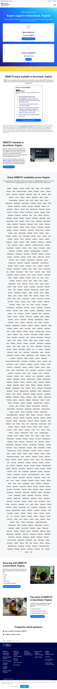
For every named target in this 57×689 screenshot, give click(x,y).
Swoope (15, 507)
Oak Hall (29, 426)
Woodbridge (21, 546)
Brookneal (33, 227)
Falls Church (40, 298)
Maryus (22, 385)
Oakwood (46, 426)
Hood (7, 343)
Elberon (30, 292)
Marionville (41, 382)
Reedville (20, 459)
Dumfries (20, 286)
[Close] (54, 682)
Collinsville (27, 263)
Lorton (29, 373)
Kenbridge (12, 358)
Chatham (24, 248)
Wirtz (27, 543)
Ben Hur (22, 209)
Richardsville (21, 462)
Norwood (10, 426)
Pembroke (25, 438)
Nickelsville (43, 420)
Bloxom (40, 215)
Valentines (42, 516)
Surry (27, 504)
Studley (48, 501)
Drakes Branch (12, 283)
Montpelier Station (38, 403)
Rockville (8, 468)
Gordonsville (29, 322)
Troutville (47, 513)
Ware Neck (11, 528)
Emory (14, 295)
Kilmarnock (44, 358)
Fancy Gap (10, 301)
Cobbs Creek (39, 260)
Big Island (15, 212)
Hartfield (41, 334)
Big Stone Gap (29, 212)
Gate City (15, 316)
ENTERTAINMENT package (7, 657)
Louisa (40, 373)
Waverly (29, 531)
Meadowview (33, 391)
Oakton (40, 426)
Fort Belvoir (45, 304)
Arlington (44, 194)
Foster (21, 310)
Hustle (32, 346)
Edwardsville (17, 292)
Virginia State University (41, 522)
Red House (47, 456)
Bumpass (47, 230)
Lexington (30, 367)
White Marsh (47, 534)
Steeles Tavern (17, 498)
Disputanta (18, 280)
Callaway (8, 236)
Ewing (47, 295)
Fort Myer (8, 310)
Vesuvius (26, 519)
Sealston (43, 480)
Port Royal (48, 444)
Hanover (9, 334)
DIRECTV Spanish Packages (7, 671)
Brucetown (47, 227)
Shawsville (38, 483)
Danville (34, 274)
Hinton (35, 340)
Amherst (30, 191)
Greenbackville (15, 325)
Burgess (11, 233)
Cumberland (10, 274)
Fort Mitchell (40, 307)
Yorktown (47, 549)
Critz (7, 271)
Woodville (16, 549)
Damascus (23, 274)
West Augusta (9, 534)
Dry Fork (31, 283)
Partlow (48, 435)
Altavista (8, 191)
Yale (42, 549)
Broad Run (47, 224)
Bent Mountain (34, 209)
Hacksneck (40, 328)
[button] (28, 631)
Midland (23, 397)
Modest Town (35, 400)
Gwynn (34, 328)
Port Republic (41, 444)
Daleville (16, 274)
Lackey (16, 364)
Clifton (34, 257)
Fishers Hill (46, 301)
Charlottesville (10, 248)
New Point (36, 417)
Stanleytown (30, 495)
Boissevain (35, 218)
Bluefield (15, 218)
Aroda (49, 194)
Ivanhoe (29, 349)
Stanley (24, 495)
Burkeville (29, 233)
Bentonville (42, 209)
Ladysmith (22, 364)
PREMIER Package (5, 667)
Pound (15, 447)
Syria (28, 507)
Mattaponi (39, 385)
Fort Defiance (19, 307)
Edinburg (10, 292)
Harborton (15, 334)
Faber (14, 298)
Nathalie (36, 412)
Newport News (22, 420)
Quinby (8, 453)
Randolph (36, 453)
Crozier (31, 271)
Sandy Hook (22, 477)
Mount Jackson (11, 409)
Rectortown (34, 456)
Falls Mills (47, 298)
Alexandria (47, 188)
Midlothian (29, 397)
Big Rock (22, 212)
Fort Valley (15, 310)
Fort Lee (33, 307)
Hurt (28, 346)
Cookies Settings (14, 686)
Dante (28, 274)
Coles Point (20, 263)
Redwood (13, 459)
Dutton (9, 289)
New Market (29, 417)
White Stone (26, 537)
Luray (33, 376)
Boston (48, 218)
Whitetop (33, 537)
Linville (13, 370)
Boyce (16, 221)
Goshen (40, 322)
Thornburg (36, 510)
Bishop (48, 212)
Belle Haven (10, 209)
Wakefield (24, 525)
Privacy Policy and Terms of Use (49, 663)
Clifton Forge (41, 257)
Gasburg (9, 316)
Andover (8, 194)
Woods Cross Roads (44, 546)
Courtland (40, 265)
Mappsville (29, 382)
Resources (47, 656)
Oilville (15, 429)
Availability (9, 640)
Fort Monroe (47, 307)
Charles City (28, 245)
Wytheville (37, 549)
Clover (17, 260)
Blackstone (18, 215)
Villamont (12, 522)
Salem (42, 474)
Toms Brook (10, 513)
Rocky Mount (22, 468)
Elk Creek (36, 292)
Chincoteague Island (35, 251)
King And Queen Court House (13, 361)
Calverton (14, 236)
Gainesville (34, 313)
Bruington (9, 230)
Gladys (42, 316)
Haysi (27, 337)
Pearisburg (18, 438)
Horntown (19, 343)
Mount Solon (28, 409)
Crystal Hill (37, 271)
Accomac (22, 188)
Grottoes (16, 328)
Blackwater (25, 215)
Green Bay (8, 325)
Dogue (30, 280)
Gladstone (36, 316)
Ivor (33, 349)
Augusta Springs (13, 200)
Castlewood (9, 242)
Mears (39, 391)
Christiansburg (10, 254)
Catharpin (22, 242)
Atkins (41, 197)
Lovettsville (46, 373)
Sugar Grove (14, 504)
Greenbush (23, 325)
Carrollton (10, 239)
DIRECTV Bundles (39, 654)
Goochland (10, 322)
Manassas (9, 382)
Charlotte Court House (38, 245)
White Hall (40, 534)
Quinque (14, 453)
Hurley (23, 346)
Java (20, 352)
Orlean (31, 432)
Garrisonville (46, 313)
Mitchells (28, 400)
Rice (8, 462)
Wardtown (46, 525)
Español (54, 1)
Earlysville (26, 289)
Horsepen (25, 343)
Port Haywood (32, 444)
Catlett (27, 242)
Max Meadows (16, 388)
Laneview (43, 364)
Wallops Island (38, 525)
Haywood (32, 337)
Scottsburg (24, 480)
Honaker (47, 340)
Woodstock (10, 549)
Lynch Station (40, 376)
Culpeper (48, 271)
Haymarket (14, 337)
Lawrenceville (17, 367)
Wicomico (46, 537)
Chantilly (21, 245)
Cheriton (35, 248)
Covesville (46, 265)
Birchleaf (36, 212)
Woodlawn (35, 546)
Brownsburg (40, 227)
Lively (26, 370)
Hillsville (25, 340)
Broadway (15, 227)
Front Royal (20, 313)
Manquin (22, 382)
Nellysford (21, 415)
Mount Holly (45, 406)
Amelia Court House (21, 191)
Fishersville (12, 304)
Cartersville (28, 239)
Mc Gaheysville (47, 388)
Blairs (30, 215)
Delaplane (21, 277)
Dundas (26, 286)
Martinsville (16, 385)
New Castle (47, 415)
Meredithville (26, 394)
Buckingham (23, 230)
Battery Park (17, 206)
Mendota (19, 394)
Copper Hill (28, 265)
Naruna (23, 412)
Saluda (9, 477)
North (27, 423)
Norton (49, 423)
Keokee (26, 358)
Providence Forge (11, 450)
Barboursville (9, 203)
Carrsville (16, 239)
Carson (22, 239)
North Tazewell (42, 423)
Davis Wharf (47, 274)
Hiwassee (41, 340)
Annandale (14, 194)
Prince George (41, 447)
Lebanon (24, 367)
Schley (12, 480)
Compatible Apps (28, 654)
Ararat (35, 194)
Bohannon (28, 218)
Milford (35, 397)
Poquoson (25, 444)
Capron (39, 236)
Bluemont (21, 218)
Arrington (11, 197)
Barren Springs (25, 203)
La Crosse (44, 361)
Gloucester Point (39, 319)
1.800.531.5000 (39, 181)
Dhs (38, 277)
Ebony (47, 289)
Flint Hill (18, 304)
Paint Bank (10, 435)
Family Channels (17, 662)
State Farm (45, 495)
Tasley (49, 507)
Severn (19, 483)
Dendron (22, 265)
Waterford (16, 531)
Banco (41, 200)
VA (13, 640)
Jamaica (41, 349)
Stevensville (9, 501)
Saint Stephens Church (33, 474)
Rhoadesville (48, 459)
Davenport (40, 274)
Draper (18, 283)
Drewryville (24, 283)
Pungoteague (26, 450)
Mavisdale (8, 388)
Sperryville (47, 489)
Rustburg (40, 471)
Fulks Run (27, 313)
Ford (28, 304)
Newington (9, 420)
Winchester (9, 543)
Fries (15, 313)
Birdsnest (42, 212)
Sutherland (42, 504)
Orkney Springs (24, 432)
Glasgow (47, 316)
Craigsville (24, 268)
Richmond (34, 462)
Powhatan (29, 447)
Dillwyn (47, 277)
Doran (40, 280)
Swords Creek (22, 507)
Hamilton (31, 331)
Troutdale (41, 513)
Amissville (36, 191)
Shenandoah (46, 483)
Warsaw (39, 528)
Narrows (17, 412)
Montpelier (29, 403)
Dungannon (32, 286)
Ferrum (29, 301)
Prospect (49, 447)
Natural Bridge (43, 412)
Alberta (37, 188)
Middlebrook (47, 394)
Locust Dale (33, 370)
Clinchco (48, 257)
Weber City (42, 531)
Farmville (17, 301)
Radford (25, 453)
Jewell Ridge (10, 355)
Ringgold (12, 465)
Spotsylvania (10, 492)
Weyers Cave (33, 534)
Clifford (29, 257)
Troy (7, 516)
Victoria (32, 519)
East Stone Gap (34, 289)
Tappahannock (42, 507)
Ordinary (11, 432)
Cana (20, 236)
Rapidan (48, 453)
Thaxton (23, 510)
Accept (24, 686)
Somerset (48, 486)
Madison (23, 379)
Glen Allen (10, 319)
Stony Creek (17, 501)
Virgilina (23, 522)
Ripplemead (19, 465)
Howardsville (40, 343)
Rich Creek (13, 462)
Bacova (36, 200)
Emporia (20, 295)
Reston (37, 459)
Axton (27, 200)
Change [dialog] (10, 1)
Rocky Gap (14, 468)
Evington (42, 295)
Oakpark (35, 426)
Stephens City (25, 498)
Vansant (48, 516)
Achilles (28, 188)
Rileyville (47, 462)
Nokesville (8, 423)
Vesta (20, 519)
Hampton (48, 331)
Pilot (36, 441)
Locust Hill (48, 370)
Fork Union (37, 304)
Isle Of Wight (22, 349)
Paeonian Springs (43, 432)
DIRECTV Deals (38, 657)
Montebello (16, 403)
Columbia (10, 265)
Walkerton (30, 525)
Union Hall (16, 516)
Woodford (28, 546)
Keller (49, 355)
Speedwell (35, 489)
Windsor (16, 543)
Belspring (16, 209)
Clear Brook (16, 257)
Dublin (41, 283)
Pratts (35, 447)
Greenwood (44, 325)
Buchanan (15, 230)
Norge (23, 423)
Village (48, 519)
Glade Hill (21, 316)
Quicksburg (47, 450)
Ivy (36, 349)
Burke (15, 233)
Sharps (32, 483)
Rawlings (28, 456)
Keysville (37, 358)
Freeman (10, 313)
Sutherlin (49, 504)
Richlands (28, 462)
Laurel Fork (9, 367)
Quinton (19, 453)
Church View (27, 254)
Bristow (41, 224)
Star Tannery (38, 495)
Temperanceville (16, 510)
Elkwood (47, 292)
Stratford (30, 501)
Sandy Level (29, 477)
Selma (14, 483)
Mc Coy (34, 388)
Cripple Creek (47, 268)
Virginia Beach (30, 522)
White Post (18, 537)
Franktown (32, 310)
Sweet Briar (8, 507)
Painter (16, 435)
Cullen (43, 271)
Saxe (48, 477)
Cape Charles (26, 236)
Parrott (42, 435)
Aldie (42, 188)
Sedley (9, 483)
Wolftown (47, 543)
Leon (50, 361)
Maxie (22, 388)
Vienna (37, 519)
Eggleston (24, 292)
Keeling (23, 355)
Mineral (15, 400)
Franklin (26, 310)
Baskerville (33, 203)
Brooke (27, 227)
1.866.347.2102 (20, 182)
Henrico (9, 340)
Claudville (9, 257)
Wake (18, 525)
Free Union (48, 310)
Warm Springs (24, 528)
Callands (41, 233)
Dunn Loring (40, 286)
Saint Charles (16, 474)
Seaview (49, 480)
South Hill (24, 489)
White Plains (11, 537)
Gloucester (30, 319)
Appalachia (21, 194)
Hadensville (47, 328)
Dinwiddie (12, 280)
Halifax (13, 331)
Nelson (27, 415)
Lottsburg (34, 373)
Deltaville (28, 277)
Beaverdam (37, 206)
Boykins (28, 221)
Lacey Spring (10, 364)
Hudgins (9, 346)
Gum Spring (28, 328)
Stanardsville (17, 495)
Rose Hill (36, 468)
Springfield (33, 492)
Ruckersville (25, 471)
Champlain (14, 245)
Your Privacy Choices (50, 660)
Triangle (35, 513)
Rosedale (42, 468)
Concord (16, 265)
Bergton (48, 209)
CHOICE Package (7, 661)
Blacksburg (10, 215)
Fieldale (34, 301)
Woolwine (23, 549)
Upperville (29, 516)
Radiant (31, 453)
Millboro (41, 397)
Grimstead (9, 328)
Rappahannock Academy (13, 456)
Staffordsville (47, 492)
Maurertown (47, 385)
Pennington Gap (46, 438)
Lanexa (48, 364)
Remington (26, 459)
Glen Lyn (17, 319)
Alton (13, 191)
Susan (31, 504)
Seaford (37, 480)
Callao (47, 233)
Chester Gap (12, 251)
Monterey (23, 403)
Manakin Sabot (46, 379)
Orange (48, 429)
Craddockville (16, 268)
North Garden (34, 423)
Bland (35, 215)
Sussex (36, 504)
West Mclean (18, 534)
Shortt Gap (15, 486)
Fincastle (40, 301)
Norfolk (18, 423)
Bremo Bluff (15, 224)
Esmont (26, 295)
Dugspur (9, 286)
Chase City (18, 248)
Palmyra (21, 435)
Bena (27, 209)
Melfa (13, 394)
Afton (32, 188)
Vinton (17, 522)
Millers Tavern (47, 397)
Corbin (34, 265)
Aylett (31, 200)
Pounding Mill (21, 447)
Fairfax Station (26, 298)
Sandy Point (37, 477)
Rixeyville (26, 465)
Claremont (41, 254)
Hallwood (25, 331)
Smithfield (41, 486)
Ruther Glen (47, 471)
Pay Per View (16, 665)
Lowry (22, 376)
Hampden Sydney (40, 331)
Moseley (28, 406)
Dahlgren (47, 245)
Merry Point (40, 394)
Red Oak (8, 459)
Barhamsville (17, 203)
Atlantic (46, 197)
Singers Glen (23, 486)
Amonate (48, 191)
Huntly (18, 346)
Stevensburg (47, 498)
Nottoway (17, 426)
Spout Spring (18, 492)
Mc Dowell (39, 388)
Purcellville (33, 450)
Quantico (40, 450)
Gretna (50, 325)
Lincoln (48, 367)
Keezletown (43, 355)
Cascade (41, 239)
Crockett (12, 271)
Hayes (8, 337)
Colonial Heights (44, 263)
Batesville (10, 206)
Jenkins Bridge (34, 352)
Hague (8, 331)
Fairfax (19, 298)
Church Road (19, 254)
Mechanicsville (46, 391)
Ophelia (43, 429)
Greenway (36, 325)
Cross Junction (19, 271)
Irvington (15, 349)
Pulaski (19, 450)
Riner (7, 465)
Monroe (10, 403)
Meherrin (8, 394)
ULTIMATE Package (5, 664)
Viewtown (42, 519)
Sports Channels (17, 656)
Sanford (44, 477)
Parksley (37, 435)
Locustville (10, 373)
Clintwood (11, 260)
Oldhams (21, 429)
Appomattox (29, 194)
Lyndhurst (9, 379)
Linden (8, 370)
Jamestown (47, 349)
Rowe (15, 471)
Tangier (10, 495)
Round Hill (9, 471)
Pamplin (27, 435)
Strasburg (24, 501)
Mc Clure (28, 388)
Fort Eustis (26, 307)
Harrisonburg (34, 334)
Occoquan (9, 429)
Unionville (23, 516)
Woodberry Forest (12, 546)
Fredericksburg (40, 310)
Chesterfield (19, 251)
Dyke (14, 289)
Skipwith (35, 486)
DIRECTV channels (7, 160)
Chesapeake (42, 248)
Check (30, 248)
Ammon (42, 191)
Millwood (9, 400)
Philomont (21, 441)
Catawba (15, 242)
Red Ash (41, 456)
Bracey (33, 221)
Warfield (18, 528)
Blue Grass (46, 215)
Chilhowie (26, 251)
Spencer (42, 489)
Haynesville (21, 337)
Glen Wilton (23, 319)
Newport (15, 420)
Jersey (41, 352)
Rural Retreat (33, 471)
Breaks (8, 224)
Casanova (34, 239)
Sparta (29, 489)
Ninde (49, 420)
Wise (31, 543)
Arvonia (17, 197)
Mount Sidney (19, 409)
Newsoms (30, 420)
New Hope (15, 417)
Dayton (10, 277)
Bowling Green (10, 221)
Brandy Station (47, 221)
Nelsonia (33, 415)
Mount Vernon (36, 409)
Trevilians (29, 513)
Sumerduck (21, 504)
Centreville (48, 242)
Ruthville (9, 474)
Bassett (39, 203)
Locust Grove (40, 370)
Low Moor (16, 376)
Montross (46, 403)
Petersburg (10, 441)
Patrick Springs (10, 438)
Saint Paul (23, 474)
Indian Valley (47, 346)
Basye (49, 203)
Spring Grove (26, 492)
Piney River (41, 441)
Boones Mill (42, 218)
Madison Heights (31, 379)
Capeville (33, 236)
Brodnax (22, 227)
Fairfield (33, 298)
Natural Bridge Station (12, 415)
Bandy (46, 200)
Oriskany (17, 432)
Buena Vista (31, 230)
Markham (48, 382)
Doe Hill (25, 280)
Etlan (30, 295)
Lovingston (9, 376)
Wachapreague (12, 525)
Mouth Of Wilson (46, 409)
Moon (17, 406)
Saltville (48, 474)
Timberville (43, 510)
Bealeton (24, 206)
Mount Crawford (36, 406)
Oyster (36, 432)
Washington (45, 528)
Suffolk (7, 504)
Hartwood (47, 334)
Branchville (39, 221)
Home (4, 640)
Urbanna (36, 516)
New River (42, 417)
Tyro (11, 516)
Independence (38, 346)
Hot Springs (32, 343)
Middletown (16, 397)
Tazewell (8, 510)
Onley (38, 429)
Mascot (27, 385)
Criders (35, 268)
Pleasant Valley (9, 444)
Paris (32, 435)
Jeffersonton (26, 352)
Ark (39, 194)
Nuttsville (23, 426)
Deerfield (15, 277)
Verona (16, 519)
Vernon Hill (9, 519)
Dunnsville (47, 286)
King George (25, 361)
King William (32, 361)
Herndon (19, 340)
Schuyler (18, 480)
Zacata (26, 552)
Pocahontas (18, 444)
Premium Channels (15, 659)
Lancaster (36, 364)
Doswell (46, 280)
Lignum (43, 367)
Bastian (45, 203)
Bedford (44, 206)
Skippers (29, 486)
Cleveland (23, 257)
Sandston (14, 477)
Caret (49, 236)
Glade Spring (29, 316)
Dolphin (35, 280)
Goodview (22, 322)
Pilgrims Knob (29, 441)
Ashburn (22, 197)
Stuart (35, 501)
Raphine (43, 453)
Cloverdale (22, 260)
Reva (42, 459)
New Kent (22, 417)
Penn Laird (38, 438)
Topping (17, 513)
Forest (32, 304)
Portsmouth (9, 447)
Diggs (42, 277)
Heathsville (47, 337)
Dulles (14, 286)
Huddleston (48, 343)
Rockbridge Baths (46, 465)
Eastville (42, 289)
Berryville (9, 212)
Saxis (7, 480)
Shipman (8, 486)
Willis (35, 540)
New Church (9, 417)
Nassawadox (29, 412)
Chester (48, 248)
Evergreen (36, 295)
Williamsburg (21, 540)
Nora (13, 423)
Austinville (21, 200)
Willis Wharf (41, 540)
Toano (49, 510)
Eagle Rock (20, 289)
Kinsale (39, 361)
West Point (25, 534)
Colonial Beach (35, 263)
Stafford (40, 492)
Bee (48, 206)
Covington (9, 268)
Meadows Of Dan (24, 391)
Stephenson (34, 498)
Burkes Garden (22, 233)
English (49, 1)
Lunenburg (28, 376)
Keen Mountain (30, 355)
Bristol (36, 224)
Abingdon (15, 188)
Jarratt (15, 352)
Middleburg (9, 397)
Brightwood (30, 224)
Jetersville (47, 352)
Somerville (9, 489)
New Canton (40, 415)
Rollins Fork (30, 468)
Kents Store (20, 358)
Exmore (9, 298)
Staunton (9, 498)
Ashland (28, 197)
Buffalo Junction (40, 230)
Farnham (23, 301)
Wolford (42, 543)
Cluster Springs (31, 260)
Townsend (22, 513)
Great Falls (46, 322)
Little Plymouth (20, 370)
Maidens (39, 379)
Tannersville (34, 507)
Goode (16, 322)
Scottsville (31, 480)
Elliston (10, 295)
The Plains (29, 510)
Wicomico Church (12, 540)
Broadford (9, 227)
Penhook (31, 438)
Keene (37, 355)
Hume (14, 346)
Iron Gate (9, 349)
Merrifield (33, 394)
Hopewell (13, 343)
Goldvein (47, 319)
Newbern (49, 417)
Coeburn (46, 260)
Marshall (9, 385)
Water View (9, 531)
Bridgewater (23, 224)
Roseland (49, 468)
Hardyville (26, 334)
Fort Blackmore (10, 307)
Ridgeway (41, 462)
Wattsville (22, 531)
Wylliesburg (30, 549)
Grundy (21, 328)
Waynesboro (35, 531)
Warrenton (32, 528)
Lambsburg (29, 364)
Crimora (40, 268)
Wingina (22, 543)
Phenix (16, 441)
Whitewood (39, 537)
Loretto (24, 373)
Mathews (33, 385)
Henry (14, 340)
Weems (49, 531)
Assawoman (35, 197)
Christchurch (45, 251)
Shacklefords (26, 483)
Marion (35, 382)
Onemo (33, 429)
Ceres (9, 245)
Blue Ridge (9, 218)
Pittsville (48, 441)
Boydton (22, 221)
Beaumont (30, 206)
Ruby (19, 471)
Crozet (26, 271)
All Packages (6, 654)
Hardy (21, 334)
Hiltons (30, 340)
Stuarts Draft (42, 501)
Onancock (27, 429)
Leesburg (9, 188)
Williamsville (29, 540)
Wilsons (48, 540)
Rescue (32, 459)
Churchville (34, 254)
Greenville (30, 325)
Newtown (36, 420)
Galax (40, 313)
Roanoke (32, 465)
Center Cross (41, 242)
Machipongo (16, 379)
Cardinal (44, 236)
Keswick (31, 358)
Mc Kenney (9, 391)
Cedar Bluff (33, 242)
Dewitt (33, 277)
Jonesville (17, 355)
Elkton (41, 292)
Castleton (47, 239)
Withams (36, 543)
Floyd (23, 304)
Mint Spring (21, 400)
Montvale (11, 406)
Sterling (40, 498)
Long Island (18, 373)
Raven (22, 456)
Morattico (22, 406)
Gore (35, 322)
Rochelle (38, 465)
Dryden (36, 283)
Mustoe (12, 412)
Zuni (31, 552)
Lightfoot (37, 367)
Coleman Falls (12, 263)
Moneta (48, 400)
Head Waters (40, 337)
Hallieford (19, 331)
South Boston (16, 489)
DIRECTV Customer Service (49, 653)
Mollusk (42, 400)
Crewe (30, 268)
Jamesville (9, 352)
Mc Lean (16, 391)
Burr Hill (36, 233)
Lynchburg (47, 376)
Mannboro (16, 382)
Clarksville (47, 254)
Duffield (47, 283)
